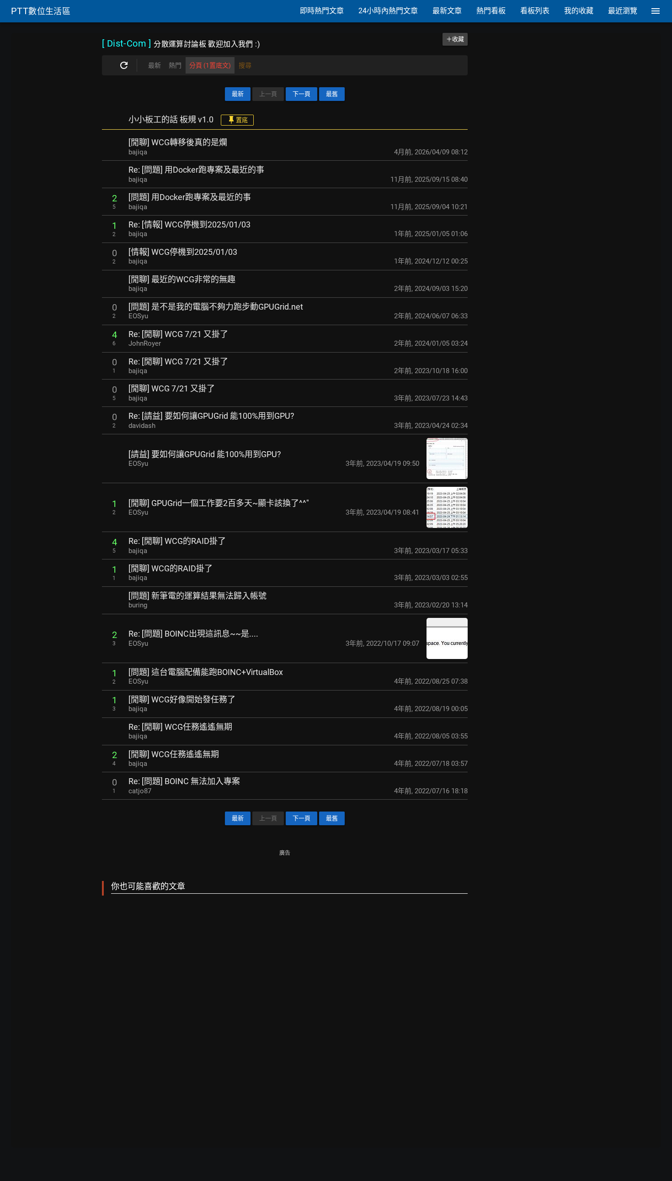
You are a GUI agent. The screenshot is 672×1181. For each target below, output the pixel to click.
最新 (238, 93)
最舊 (332, 93)
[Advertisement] (285, 1016)
